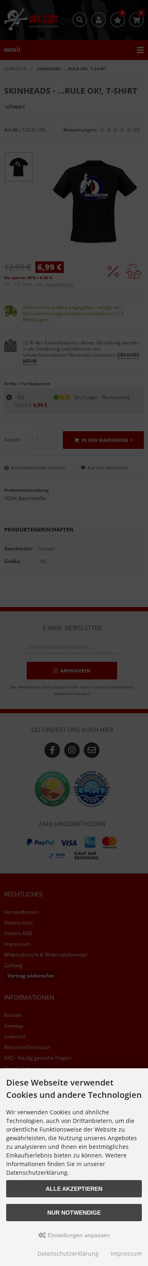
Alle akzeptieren (74, 1188)
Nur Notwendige (74, 1212)
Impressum (126, 1253)
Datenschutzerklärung (68, 1253)
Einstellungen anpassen (78, 1235)
